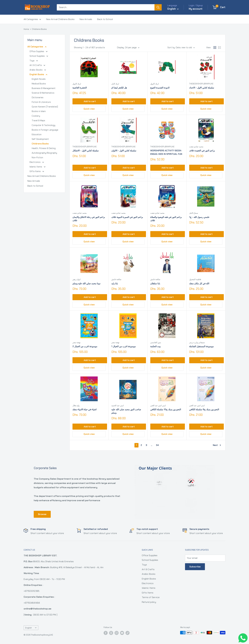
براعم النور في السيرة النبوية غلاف (127, 217)
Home (26, 29)
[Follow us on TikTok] (128, 633)
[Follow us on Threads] (111, 633)
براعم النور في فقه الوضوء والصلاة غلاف (166, 219)
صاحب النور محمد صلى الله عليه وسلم (126, 411)
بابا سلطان (155, 283)
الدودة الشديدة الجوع (159, 87)
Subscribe (195, 566)
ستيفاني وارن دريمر (197, 342)
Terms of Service (151, 597)
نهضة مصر (76, 342)
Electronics (35, 162)
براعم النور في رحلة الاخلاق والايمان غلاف (88, 219)
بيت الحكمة (155, 346)
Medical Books (39, 83)
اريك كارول (76, 83)
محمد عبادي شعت (196, 146)
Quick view (89, 108)
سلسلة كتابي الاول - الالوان (123, 150)
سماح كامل (193, 213)
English (28, 628)
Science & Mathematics (43, 92)
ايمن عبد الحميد (117, 405)
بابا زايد (114, 283)
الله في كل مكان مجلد (199, 283)
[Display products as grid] (215, 47)
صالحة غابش (116, 279)
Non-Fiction (37, 157)
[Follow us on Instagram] (117, 633)
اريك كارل (115, 83)
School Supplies (37, 56)
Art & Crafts (36, 65)
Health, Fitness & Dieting (44, 148)
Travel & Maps (38, 120)
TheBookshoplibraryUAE (201, 83)
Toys (32, 60)
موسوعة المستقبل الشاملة (201, 346)
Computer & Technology (43, 125)
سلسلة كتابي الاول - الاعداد (201, 87)
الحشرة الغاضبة (79, 87)
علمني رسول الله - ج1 (199, 217)
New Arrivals (86, 19)
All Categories (31, 19)
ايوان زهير (76, 279)
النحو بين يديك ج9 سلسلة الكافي (204, 409)
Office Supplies (37, 51)
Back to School (105, 19)
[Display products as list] (219, 47)
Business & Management (43, 88)
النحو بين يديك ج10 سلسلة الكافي (165, 409)
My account (195, 8)
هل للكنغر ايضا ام (119, 87)
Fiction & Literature (41, 102)
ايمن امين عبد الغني (158, 405)
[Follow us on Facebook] (106, 633)
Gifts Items (35, 171)
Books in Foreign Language (45, 129)
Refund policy (149, 602)
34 (157, 445)
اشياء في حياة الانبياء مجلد (84, 409)
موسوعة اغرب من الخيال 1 (123, 346)
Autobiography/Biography (44, 152)
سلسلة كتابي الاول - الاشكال (85, 150)
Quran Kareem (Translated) (45, 106)
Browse (42, 514)
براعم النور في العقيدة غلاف (202, 150)
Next (215, 445)
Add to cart (90, 101)
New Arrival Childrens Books (60, 19)
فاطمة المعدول (195, 279)
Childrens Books (39, 29)
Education (37, 134)
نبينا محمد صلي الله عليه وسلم (86, 283)
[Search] (158, 7)
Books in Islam (39, 111)
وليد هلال (75, 405)
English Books (37, 74)
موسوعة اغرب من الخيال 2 (84, 346)
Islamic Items (36, 166)
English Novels (39, 79)
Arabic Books (36, 69)
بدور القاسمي (155, 342)
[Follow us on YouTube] (122, 633)
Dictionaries (37, 97)
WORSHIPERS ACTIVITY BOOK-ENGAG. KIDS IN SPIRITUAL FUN (166, 152)
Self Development (40, 139)
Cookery (36, 115)
